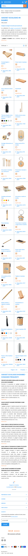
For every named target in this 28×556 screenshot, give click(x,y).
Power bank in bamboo (21, 62)
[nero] (2, 225)
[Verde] (6, 120)
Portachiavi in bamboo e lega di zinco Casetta (21, 223)
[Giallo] (4, 200)
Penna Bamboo (5, 223)
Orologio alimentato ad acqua (7, 144)
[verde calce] (8, 200)
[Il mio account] (22, 2)
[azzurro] (6, 333)
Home (2, 10)
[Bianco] (2, 200)
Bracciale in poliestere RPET (6, 330)
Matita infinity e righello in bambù (5, 303)
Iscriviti (5, 524)
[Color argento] (8, 120)
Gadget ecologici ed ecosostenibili (12, 10)
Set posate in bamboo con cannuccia (6, 170)
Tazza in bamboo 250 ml (20, 330)
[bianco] (16, 147)
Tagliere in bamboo (20, 276)
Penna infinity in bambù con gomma (6, 250)
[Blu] (4, 120)
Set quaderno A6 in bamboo (6, 276)
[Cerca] (25, 5)
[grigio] (2, 147)
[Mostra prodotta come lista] (26, 45)
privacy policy (14, 516)
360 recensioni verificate (14, 534)
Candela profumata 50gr (6, 197)
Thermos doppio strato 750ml (21, 356)
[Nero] (2, 120)
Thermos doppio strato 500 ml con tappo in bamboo (7, 117)
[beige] (16, 64)
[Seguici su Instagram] (5, 540)
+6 (10, 333)
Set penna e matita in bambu (20, 197)
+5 (10, 120)
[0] (25, 2)
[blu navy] (20, 359)
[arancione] (4, 333)
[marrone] (4, 225)
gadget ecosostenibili (15, 28)
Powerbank (18, 88)
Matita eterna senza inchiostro (20, 116)
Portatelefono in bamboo (19, 303)
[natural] (2, 66)
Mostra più (3, 399)
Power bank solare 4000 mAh (20, 250)
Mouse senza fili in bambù (20, 144)
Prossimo (23, 369)
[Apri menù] (2, 2)
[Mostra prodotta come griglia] (23, 45)
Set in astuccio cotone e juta (7, 89)
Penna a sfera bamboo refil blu (6, 356)
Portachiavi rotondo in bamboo (20, 170)
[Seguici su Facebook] (2, 540)
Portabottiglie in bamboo (5, 62)
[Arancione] (6, 200)
